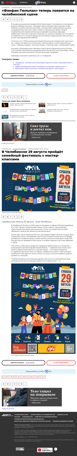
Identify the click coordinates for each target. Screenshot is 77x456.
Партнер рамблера (30, 449)
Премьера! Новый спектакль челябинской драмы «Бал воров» (39, 68)
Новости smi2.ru (8, 143)
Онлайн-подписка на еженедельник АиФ (43, 414)
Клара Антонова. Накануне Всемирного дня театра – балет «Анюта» (23, 104)
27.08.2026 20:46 (6, 149)
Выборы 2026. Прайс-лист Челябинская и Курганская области (32, 421)
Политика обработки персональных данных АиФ (29, 419)
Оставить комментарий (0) (61, 75)
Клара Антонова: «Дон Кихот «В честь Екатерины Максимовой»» (58, 110)
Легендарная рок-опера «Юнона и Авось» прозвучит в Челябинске (22, 116)
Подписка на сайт (62, 414)
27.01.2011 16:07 (6, 7)
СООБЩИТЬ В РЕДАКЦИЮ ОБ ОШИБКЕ (63, 421)
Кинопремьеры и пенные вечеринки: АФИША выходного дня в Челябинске (23, 110)
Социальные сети (27, 416)
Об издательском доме (21, 414)
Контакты (17, 416)
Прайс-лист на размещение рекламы (46, 416)
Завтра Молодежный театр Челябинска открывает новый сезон (40, 66)
